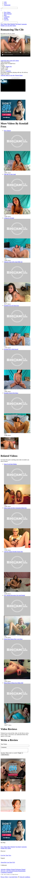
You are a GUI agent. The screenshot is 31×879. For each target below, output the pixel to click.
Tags (7, 855)
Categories (7, 16)
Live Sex (6, 19)
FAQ (13, 862)
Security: (3, 753)
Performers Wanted (20, 869)
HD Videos (13, 25)
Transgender (7, 5)
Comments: (4, 747)
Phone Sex (9, 66)
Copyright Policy (13, 877)
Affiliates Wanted (10, 869)
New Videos (7, 12)
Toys (10, 855)
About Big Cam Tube (6, 862)
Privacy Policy (4, 877)
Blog (5, 15)
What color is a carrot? (11, 753)
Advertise (3, 869)
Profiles (6, 18)
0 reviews (8, 71)
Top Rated (18, 24)
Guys (5, 3)
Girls (5, 2)
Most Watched (7, 13)
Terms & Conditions (24, 877)
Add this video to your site (8, 75)
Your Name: (4, 744)
